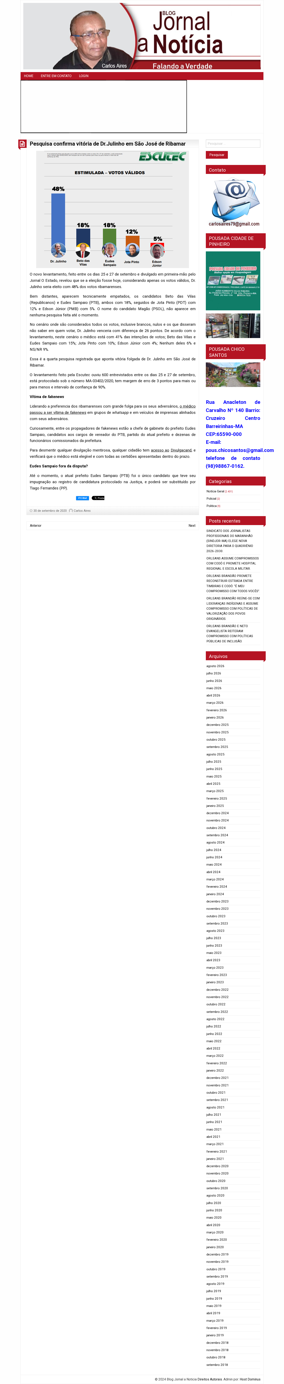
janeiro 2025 (215, 806)
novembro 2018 (217, 1350)
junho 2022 (214, 1034)
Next (192, 526)
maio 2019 (214, 1306)
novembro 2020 (217, 1173)
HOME (28, 76)
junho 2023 (214, 945)
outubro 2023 (216, 916)
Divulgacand (181, 450)
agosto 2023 (215, 931)
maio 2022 (214, 1041)
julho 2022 (213, 1026)
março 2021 (215, 1144)
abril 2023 (213, 960)
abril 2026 (213, 695)
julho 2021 (213, 1115)
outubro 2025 (216, 739)
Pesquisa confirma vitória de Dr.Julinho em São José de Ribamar (108, 144)
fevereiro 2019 (216, 1328)
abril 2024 (213, 872)
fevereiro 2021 (216, 1151)
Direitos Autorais (210, 1379)
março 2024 (215, 879)
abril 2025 (213, 784)
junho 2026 (214, 681)
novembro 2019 (217, 1262)
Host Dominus (250, 1379)
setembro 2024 (217, 835)
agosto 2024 (215, 842)
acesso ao (160, 450)
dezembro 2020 (217, 1166)
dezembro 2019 (217, 1254)
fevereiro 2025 (216, 798)
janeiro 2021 (215, 1159)
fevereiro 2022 (216, 1063)
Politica (211, 506)
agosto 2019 (215, 1284)
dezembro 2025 (217, 725)
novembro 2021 (217, 1085)
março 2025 (215, 791)
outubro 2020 (216, 1181)
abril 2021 (213, 1137)
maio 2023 (214, 953)
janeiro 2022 (215, 1070)
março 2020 (215, 1232)
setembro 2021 (217, 1100)
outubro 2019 (216, 1269)
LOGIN (83, 76)
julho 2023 (213, 938)
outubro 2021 (216, 1092)
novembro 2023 (217, 909)
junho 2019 (214, 1298)
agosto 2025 (215, 754)
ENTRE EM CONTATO (56, 76)
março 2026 (215, 703)
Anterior (35, 526)
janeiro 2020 (215, 1247)
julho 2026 (213, 673)
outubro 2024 (216, 828)
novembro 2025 (217, 732)
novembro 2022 (217, 997)
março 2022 (215, 1056)
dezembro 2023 (217, 901)
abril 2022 (213, 1048)
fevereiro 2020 (216, 1240)
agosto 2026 (215, 666)
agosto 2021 (215, 1107)
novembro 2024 (217, 820)
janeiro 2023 (215, 982)
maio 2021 (214, 1129)
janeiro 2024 (215, 894)
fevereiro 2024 (216, 887)
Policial (211, 498)
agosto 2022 (215, 1019)
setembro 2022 (217, 1012)
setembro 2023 (217, 923)
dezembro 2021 (217, 1078)
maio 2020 (214, 1217)
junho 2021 (214, 1122)
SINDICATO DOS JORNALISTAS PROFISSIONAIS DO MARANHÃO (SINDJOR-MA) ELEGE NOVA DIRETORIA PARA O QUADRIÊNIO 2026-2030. (229, 541)
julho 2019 (213, 1291)
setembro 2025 (217, 747)
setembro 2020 (217, 1188)
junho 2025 (214, 769)
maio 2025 (214, 776)
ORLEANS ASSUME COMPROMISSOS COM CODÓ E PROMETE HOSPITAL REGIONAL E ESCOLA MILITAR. (232, 563)
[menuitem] (29, 76)
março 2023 (215, 968)
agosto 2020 (215, 1195)
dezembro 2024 (217, 813)
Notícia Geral (215, 491)
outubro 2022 (216, 1004)
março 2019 (215, 1321)
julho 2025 (213, 762)
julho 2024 (213, 850)
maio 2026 (214, 688)
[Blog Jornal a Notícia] (142, 36)
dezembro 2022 (217, 990)
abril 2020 (213, 1225)
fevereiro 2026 (216, 710)
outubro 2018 (216, 1357)
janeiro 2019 (215, 1335)
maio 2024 (214, 864)
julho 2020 (213, 1203)
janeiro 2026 (215, 717)
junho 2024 (214, 857)
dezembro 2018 (217, 1343)
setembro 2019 (217, 1276)
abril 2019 (213, 1313)
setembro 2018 (217, 1365)
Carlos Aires (82, 511)
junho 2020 (214, 1210)
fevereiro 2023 (216, 975)
